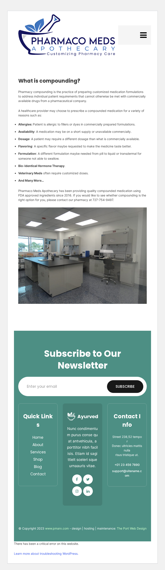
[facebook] (77, 479)
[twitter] (88, 479)
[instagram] (77, 491)
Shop (38, 459)
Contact (38, 474)
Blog (38, 466)
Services (38, 452)
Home (37, 437)
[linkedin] (88, 491)
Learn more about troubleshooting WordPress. (46, 553)
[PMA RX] (66, 35)
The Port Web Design (132, 528)
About (37, 444)
